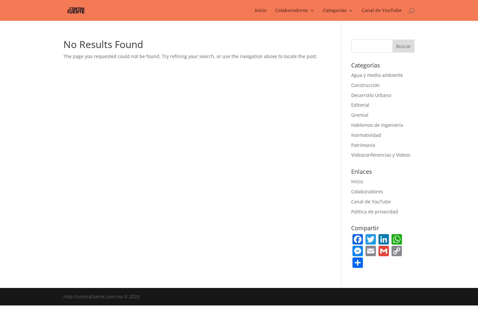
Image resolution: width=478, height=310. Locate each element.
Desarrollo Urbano (371, 95)
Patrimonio (363, 145)
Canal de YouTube (382, 10)
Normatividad (366, 135)
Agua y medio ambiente (377, 75)
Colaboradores (367, 191)
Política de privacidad (374, 212)
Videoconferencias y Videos (380, 155)
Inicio (261, 10)
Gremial (359, 115)
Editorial (360, 105)
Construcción (365, 85)
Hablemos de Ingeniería (377, 125)
